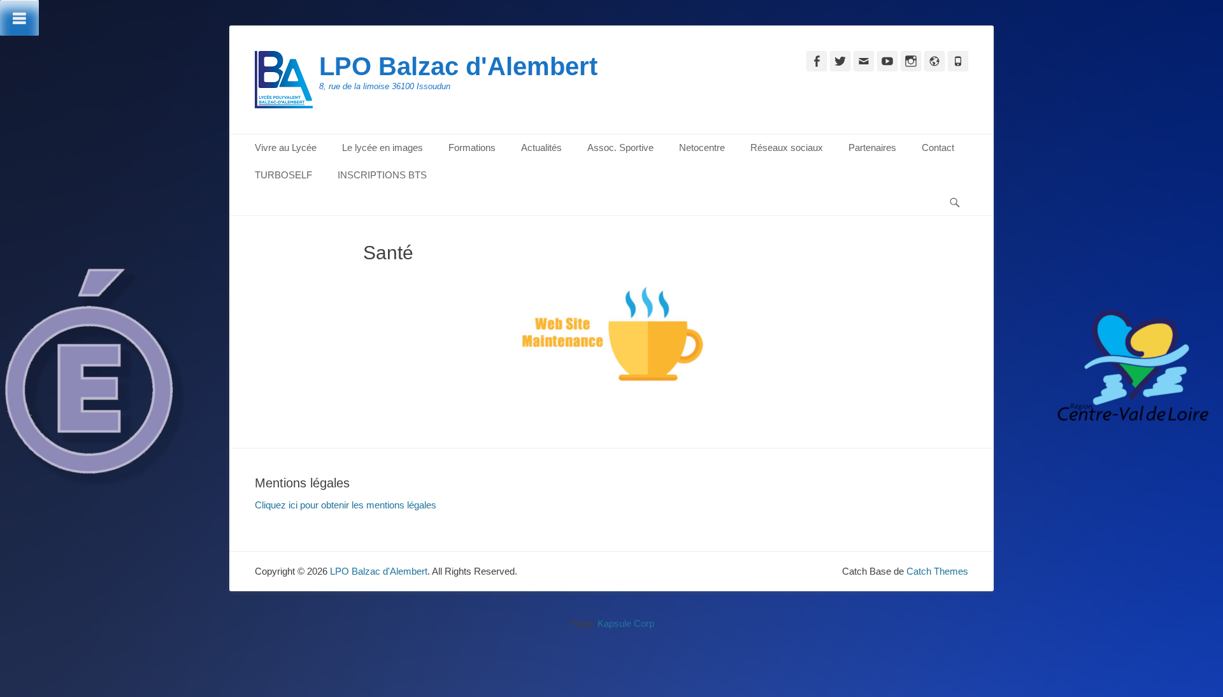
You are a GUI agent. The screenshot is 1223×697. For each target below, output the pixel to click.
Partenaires (872, 147)
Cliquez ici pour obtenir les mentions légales (345, 504)
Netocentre (702, 147)
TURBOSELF (283, 174)
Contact (938, 147)
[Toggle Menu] (19, 18)
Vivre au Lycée (286, 147)
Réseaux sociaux (786, 147)
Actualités (541, 147)
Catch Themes (937, 571)
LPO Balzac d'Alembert (458, 66)
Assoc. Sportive (620, 147)
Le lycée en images (382, 147)
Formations (472, 147)
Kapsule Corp (625, 623)
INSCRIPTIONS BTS (382, 174)
